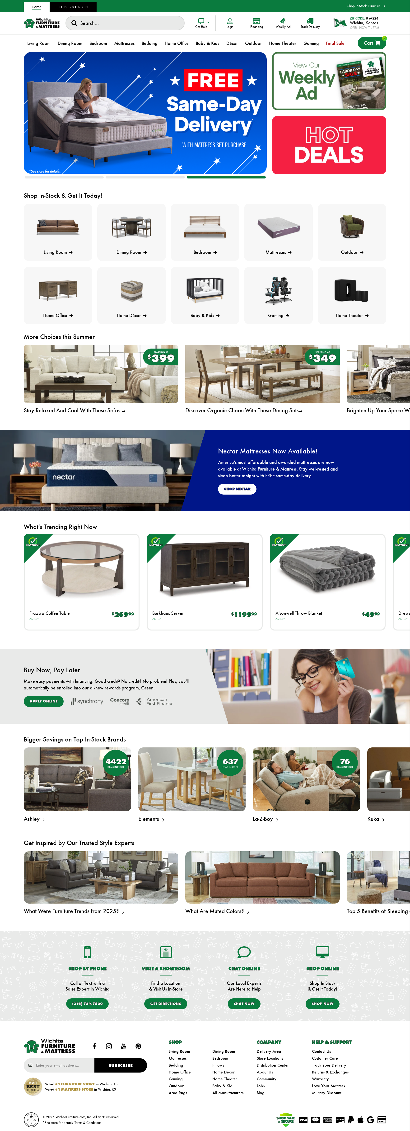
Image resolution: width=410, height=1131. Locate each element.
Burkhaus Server (168, 613)
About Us (265, 1072)
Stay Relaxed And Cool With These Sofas (73, 410)
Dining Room (223, 1051)
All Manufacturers (227, 1092)
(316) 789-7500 (87, 1003)
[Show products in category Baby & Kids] (205, 290)
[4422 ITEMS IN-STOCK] (77, 779)
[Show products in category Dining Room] (131, 227)
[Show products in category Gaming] (278, 290)
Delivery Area (269, 1051)
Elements (149, 819)
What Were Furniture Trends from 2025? (72, 911)
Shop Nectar (237, 489)
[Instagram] (109, 1046)
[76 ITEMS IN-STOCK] (306, 779)
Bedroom (220, 1058)
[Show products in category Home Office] (58, 290)
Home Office (180, 1072)
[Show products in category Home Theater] (352, 290)
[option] (145, 113)
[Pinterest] (138, 1046)
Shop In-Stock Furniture (363, 6)
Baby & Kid (222, 1085)
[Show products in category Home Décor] (131, 290)
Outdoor (176, 1085)
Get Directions (165, 1003)
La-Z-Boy (263, 819)
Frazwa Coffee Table (49, 613)
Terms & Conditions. (88, 1123)
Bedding (176, 1065)
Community (266, 1079)
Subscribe (121, 1065)
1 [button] (64, 177)
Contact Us (321, 1051)
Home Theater (224, 1079)
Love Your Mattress (328, 1085)
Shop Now (323, 1003)
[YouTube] (124, 1046)
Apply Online (44, 701)
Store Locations (270, 1058)
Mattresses (177, 1058)
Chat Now (244, 1003)
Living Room (179, 1051)
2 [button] (145, 177)
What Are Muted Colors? (215, 911)
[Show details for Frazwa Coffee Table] (82, 569)
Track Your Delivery (329, 1065)
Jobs (261, 1085)
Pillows (218, 1065)
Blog (261, 1092)
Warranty (320, 1079)
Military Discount (326, 1092)
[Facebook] (94, 1046)
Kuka (374, 819)
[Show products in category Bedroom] (205, 227)
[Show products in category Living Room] (58, 227)
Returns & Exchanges (330, 1072)
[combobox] (125, 23)
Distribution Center (273, 1065)
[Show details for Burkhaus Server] (204, 569)
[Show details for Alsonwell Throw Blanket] (328, 569)
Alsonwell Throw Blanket (298, 613)
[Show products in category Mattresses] (278, 227)
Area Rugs (178, 1092)
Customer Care (325, 1058)
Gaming (176, 1079)
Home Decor (223, 1072)
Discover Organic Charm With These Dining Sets (242, 410)
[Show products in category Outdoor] (352, 227)
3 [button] (226, 177)
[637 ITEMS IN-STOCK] (192, 779)
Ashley (34, 619)
